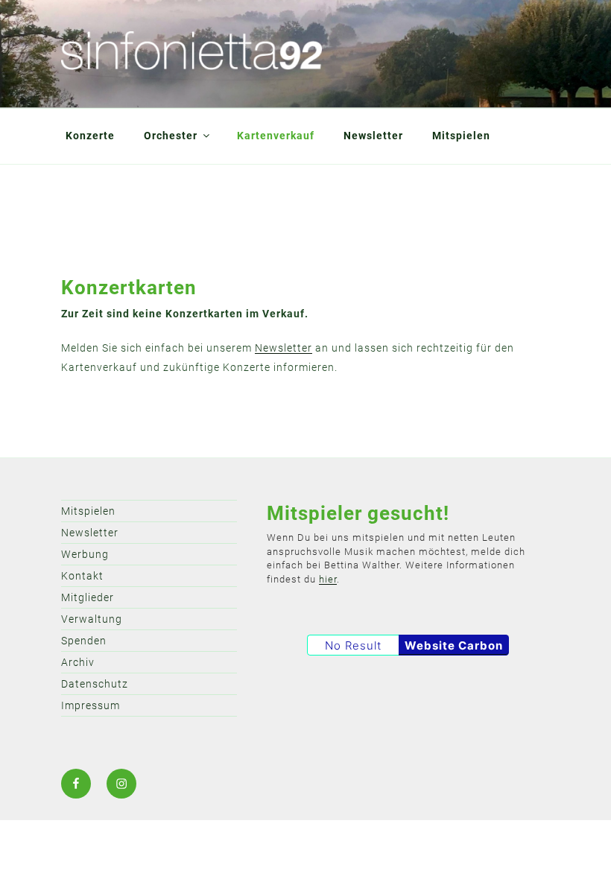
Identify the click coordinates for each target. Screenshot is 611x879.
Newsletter (373, 136)
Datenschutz (94, 684)
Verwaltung (91, 619)
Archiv (78, 662)
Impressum (90, 705)
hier (328, 579)
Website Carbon (454, 645)
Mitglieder (87, 597)
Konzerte (90, 136)
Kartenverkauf (275, 136)
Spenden (84, 641)
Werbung (85, 554)
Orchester (170, 136)
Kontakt (82, 576)
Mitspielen (461, 136)
